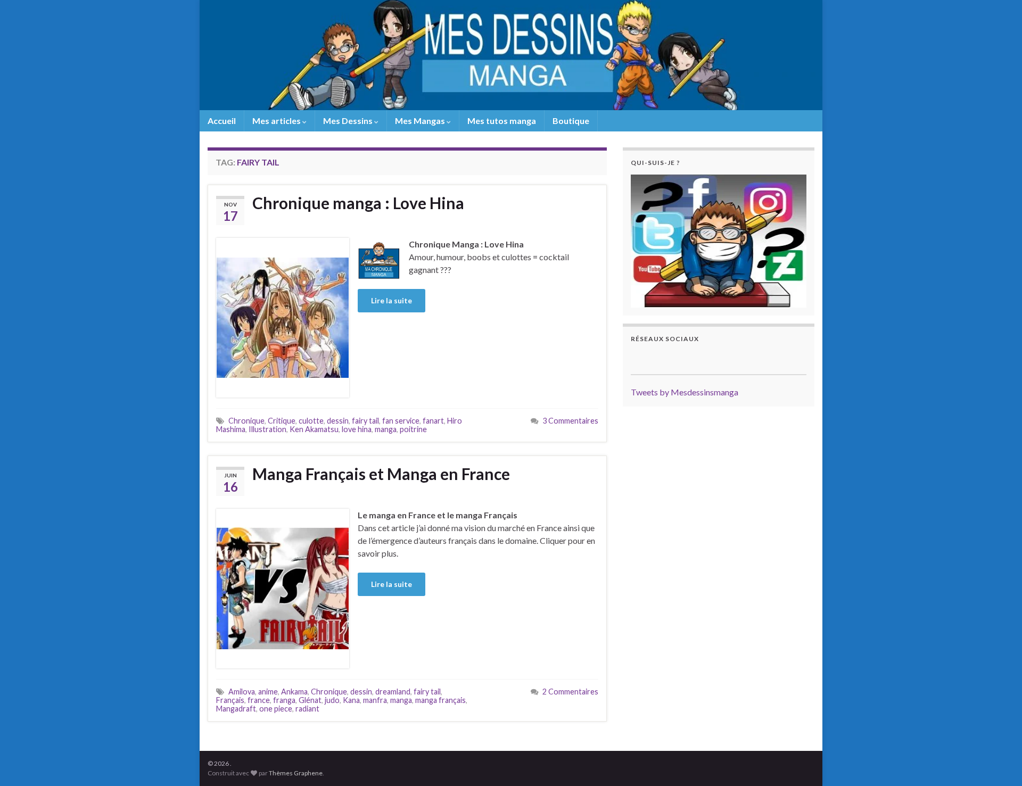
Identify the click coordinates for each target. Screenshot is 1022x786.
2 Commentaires (570, 691)
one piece (275, 708)
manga (386, 429)
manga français (440, 700)
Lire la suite (391, 300)
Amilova (241, 691)
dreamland (392, 691)
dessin (338, 420)
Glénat (310, 700)
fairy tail (365, 420)
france (259, 700)
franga (284, 700)
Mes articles (277, 120)
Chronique (246, 420)
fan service (400, 420)
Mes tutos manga (501, 120)
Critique (281, 420)
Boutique (571, 120)
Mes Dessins (348, 120)
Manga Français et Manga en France (381, 473)
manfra (375, 700)
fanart (433, 420)
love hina (357, 429)
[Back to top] (998, 762)
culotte (311, 420)
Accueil (222, 120)
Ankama (294, 691)
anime (268, 691)
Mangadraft (236, 708)
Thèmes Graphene (296, 773)
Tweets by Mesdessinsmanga (684, 392)
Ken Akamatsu (314, 429)
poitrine (413, 429)
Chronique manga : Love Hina (358, 202)
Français (230, 700)
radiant (307, 708)
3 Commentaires (570, 420)
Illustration (267, 429)
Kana (351, 700)
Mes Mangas (421, 120)
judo (332, 700)
